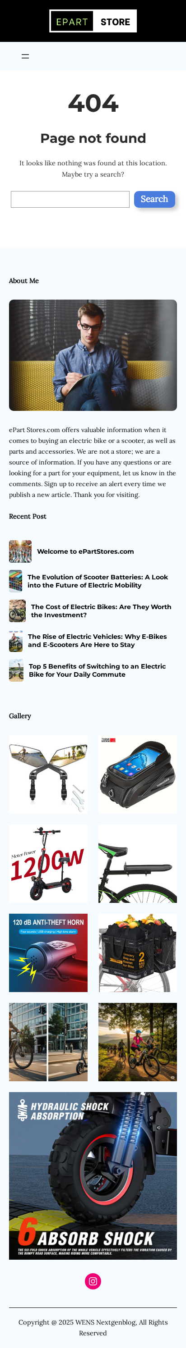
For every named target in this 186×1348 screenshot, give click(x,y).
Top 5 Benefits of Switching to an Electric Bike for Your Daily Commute (97, 670)
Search (154, 198)
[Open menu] (25, 56)
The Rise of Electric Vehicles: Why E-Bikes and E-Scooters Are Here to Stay (97, 641)
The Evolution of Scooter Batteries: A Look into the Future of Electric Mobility (98, 581)
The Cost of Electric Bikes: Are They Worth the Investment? (101, 611)
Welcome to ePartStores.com (85, 551)
